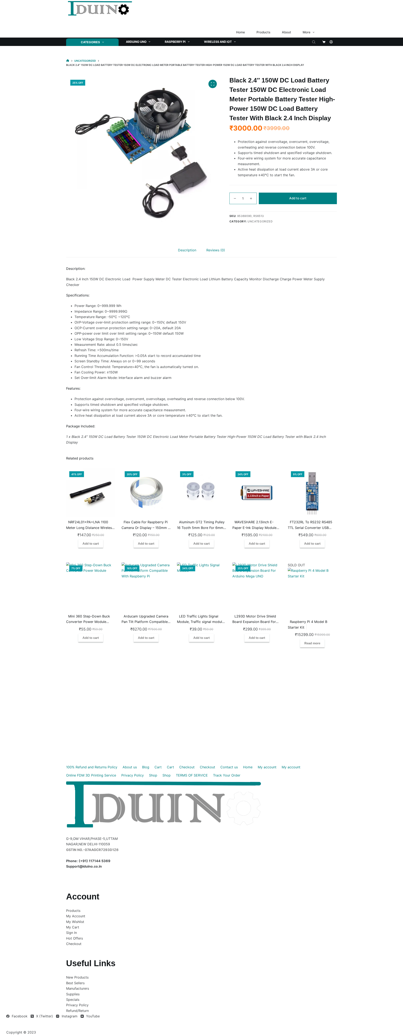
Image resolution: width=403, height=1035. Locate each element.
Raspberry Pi (175, 41)
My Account (75, 916)
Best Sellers (75, 983)
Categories (90, 42)
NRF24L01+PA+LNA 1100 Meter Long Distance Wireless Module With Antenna (90, 527)
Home (240, 32)
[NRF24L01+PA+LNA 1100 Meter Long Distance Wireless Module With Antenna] (90, 492)
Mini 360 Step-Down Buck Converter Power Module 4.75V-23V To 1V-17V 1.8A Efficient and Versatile (88, 624)
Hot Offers (74, 938)
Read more (312, 643)
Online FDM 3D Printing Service (91, 775)
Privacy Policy (132, 775)
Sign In (71, 933)
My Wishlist (75, 922)
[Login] (331, 41)
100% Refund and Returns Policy (91, 767)
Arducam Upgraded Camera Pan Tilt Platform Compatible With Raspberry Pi (145, 621)
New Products (77, 977)
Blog (145, 767)
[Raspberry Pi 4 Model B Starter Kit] (312, 592)
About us (130, 767)
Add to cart (297, 198)
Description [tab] (187, 250)
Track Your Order (226, 775)
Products (263, 32)
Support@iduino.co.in (84, 866)
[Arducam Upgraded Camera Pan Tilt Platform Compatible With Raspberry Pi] (146, 586)
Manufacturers (77, 988)
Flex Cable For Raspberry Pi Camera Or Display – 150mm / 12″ (145, 527)
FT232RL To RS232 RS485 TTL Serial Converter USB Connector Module (310, 527)
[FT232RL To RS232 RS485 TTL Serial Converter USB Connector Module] (312, 492)
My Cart (72, 927)
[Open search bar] (314, 41)
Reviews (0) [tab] (215, 250)
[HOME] (67, 60)
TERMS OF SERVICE (192, 775)
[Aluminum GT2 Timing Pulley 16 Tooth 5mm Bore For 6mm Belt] (201, 492)
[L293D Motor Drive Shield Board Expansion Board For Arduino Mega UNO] (256, 586)
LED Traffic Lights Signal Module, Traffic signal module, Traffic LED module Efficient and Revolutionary (201, 624)
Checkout (187, 767)
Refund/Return (77, 1011)
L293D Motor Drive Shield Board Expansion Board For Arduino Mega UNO (254, 621)
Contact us (229, 767)
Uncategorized (259, 221)
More (306, 32)
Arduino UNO (136, 41)
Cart (158, 767)
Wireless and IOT (218, 41)
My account (267, 767)
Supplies (73, 994)
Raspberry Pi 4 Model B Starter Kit (307, 624)
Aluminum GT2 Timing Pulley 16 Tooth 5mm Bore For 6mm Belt (201, 527)
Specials (72, 999)
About (286, 32)
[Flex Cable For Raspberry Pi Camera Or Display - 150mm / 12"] (146, 492)
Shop (153, 775)
